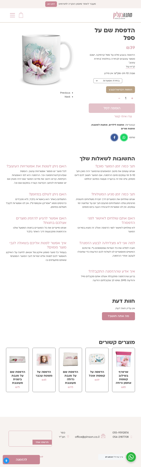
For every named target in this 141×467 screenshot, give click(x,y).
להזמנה (21, 459)
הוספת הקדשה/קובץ (120, 89)
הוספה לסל (112, 108)
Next (67, 96)
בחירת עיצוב (128, 80)
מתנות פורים (128, 128)
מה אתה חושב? (118, 316)
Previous (65, 92)
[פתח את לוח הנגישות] (6, 461)
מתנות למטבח (99, 124)
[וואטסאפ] (124, 137)
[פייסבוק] (114, 137)
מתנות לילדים (116, 124)
